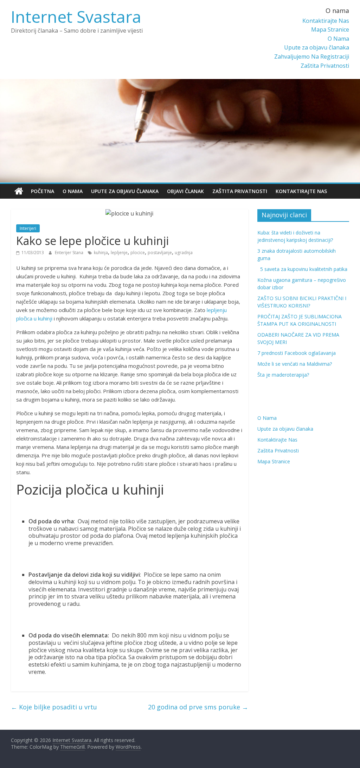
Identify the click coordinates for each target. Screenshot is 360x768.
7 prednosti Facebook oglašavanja (296, 353)
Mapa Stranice (330, 29)
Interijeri (28, 228)
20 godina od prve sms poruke (198, 707)
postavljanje (160, 253)
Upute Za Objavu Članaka (125, 191)
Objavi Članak (185, 191)
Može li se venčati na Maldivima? (294, 363)
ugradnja (184, 253)
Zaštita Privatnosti (325, 65)
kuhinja (101, 253)
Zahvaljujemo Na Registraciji (311, 56)
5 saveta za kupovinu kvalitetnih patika (302, 269)
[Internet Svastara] (19, 191)
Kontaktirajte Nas (325, 21)
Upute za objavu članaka (316, 47)
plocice (137, 253)
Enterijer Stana (69, 253)
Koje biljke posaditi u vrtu (54, 707)
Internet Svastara (76, 16)
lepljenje (119, 253)
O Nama (338, 38)
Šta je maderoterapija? (283, 374)
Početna (42, 191)
